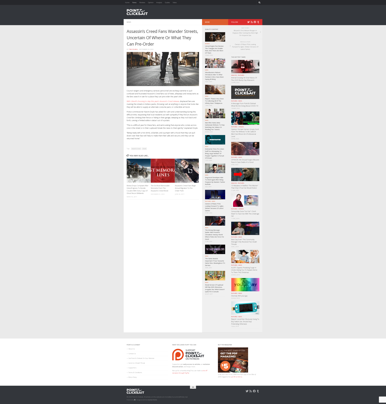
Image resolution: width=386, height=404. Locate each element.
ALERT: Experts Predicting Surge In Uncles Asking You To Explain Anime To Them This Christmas (244, 269)
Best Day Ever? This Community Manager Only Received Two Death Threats (244, 241)
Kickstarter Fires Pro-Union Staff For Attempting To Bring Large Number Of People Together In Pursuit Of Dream (214, 153)
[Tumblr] (258, 22)
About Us (131, 349)
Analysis (159, 2)
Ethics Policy (132, 377)
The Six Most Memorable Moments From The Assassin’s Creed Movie (160, 188)
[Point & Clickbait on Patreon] (188, 362)
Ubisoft (144, 149)
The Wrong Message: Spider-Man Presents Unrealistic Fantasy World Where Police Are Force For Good (214, 234)
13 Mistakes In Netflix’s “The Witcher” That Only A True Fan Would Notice (244, 186)
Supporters (132, 368)
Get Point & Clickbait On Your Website (141, 358)
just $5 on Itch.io (236, 377)
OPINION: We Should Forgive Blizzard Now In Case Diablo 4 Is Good (245, 161)
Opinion (150, 2)
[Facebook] (255, 22)
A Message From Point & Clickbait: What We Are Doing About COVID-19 (244, 104)
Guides (167, 2)
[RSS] (251, 22)
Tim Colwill (133, 49)
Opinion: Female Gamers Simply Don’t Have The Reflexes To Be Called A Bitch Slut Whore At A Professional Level (245, 133)
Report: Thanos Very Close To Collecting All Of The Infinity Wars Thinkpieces (214, 101)
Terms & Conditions (135, 372)
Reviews (142, 2)
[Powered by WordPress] (135, 399)
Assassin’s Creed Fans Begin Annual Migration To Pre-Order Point (185, 188)
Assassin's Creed (136, 149)
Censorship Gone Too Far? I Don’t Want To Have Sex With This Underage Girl (245, 213)
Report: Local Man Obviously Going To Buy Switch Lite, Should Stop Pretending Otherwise (245, 321)
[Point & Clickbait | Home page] (137, 12)
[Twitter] (248, 22)
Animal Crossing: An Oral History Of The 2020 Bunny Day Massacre (244, 79)
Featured (241, 75)
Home (127, 2)
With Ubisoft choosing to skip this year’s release (153, 101)
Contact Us (132, 354)
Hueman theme (152, 400)
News (134, 2)
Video (175, 2)
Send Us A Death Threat (136, 363)
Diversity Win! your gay (239, 296)
